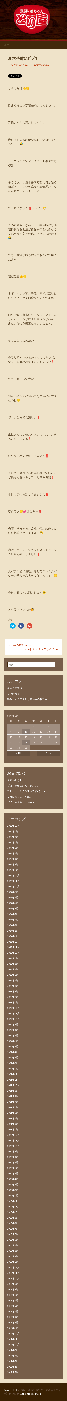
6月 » (48, 753)
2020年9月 (12, 1151)
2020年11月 (13, 1140)
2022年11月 (13, 1013)
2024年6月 (12, 908)
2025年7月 (12, 836)
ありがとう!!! (14, 780)
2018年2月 (12, 1322)
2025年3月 (12, 858)
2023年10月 (13, 952)
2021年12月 (13, 1074)
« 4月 (18, 753)
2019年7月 (12, 1228)
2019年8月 (12, 1223)
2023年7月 (12, 969)
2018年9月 (12, 1283)
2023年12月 (13, 941)
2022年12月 (13, 1007)
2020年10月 (13, 1145)
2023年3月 (12, 991)
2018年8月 (12, 1289)
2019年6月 (12, 1234)
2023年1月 (12, 1002)
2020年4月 (12, 1179)
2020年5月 (12, 1173)
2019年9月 (12, 1217)
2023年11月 (13, 947)
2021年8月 (12, 1096)
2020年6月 (12, 1168)
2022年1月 (12, 1068)
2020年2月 (12, 1190)
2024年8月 (12, 897)
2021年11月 (13, 1079)
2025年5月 (12, 847)
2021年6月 (12, 1107)
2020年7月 (12, 1162)
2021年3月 (12, 1123)
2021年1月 (12, 1129)
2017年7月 (12, 1361)
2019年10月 (13, 1212)
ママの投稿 (42, 65)
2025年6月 (12, 842)
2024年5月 (12, 914)
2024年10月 (13, 886)
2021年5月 (12, 1112)
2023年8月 (12, 963)
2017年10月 (13, 1344)
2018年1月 (12, 1328)
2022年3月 (12, 1057)
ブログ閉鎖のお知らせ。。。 (23, 785)
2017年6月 (12, 1366)
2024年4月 (12, 919)
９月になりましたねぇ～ (21, 796)
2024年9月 (12, 892)
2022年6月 (12, 1041)
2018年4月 (12, 1311)
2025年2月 (12, 864)
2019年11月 (13, 1206)
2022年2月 (12, 1063)
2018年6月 (12, 1300)
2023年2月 (12, 996)
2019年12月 (13, 1201)
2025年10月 (13, 825)
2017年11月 (13, 1339)
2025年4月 (12, 853)
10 (26, 731)
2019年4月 (12, 1245)
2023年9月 (12, 958)
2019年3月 (12, 1250)
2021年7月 (12, 1101)
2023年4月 (12, 985)
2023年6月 (12, 974)
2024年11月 (13, 881)
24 (26, 742)
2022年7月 (12, 1035)
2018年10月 (13, 1278)
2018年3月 (12, 1317)
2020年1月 (12, 1195)
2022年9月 (12, 1024)
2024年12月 (13, 875)
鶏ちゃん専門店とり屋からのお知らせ (28, 699)
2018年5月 (12, 1306)
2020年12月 (13, 1134)
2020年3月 (12, 1184)
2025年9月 (12, 831)
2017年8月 (12, 1355)
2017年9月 (12, 1350)
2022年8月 (12, 1030)
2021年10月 (13, 1085)
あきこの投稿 (14, 688)
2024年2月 (12, 930)
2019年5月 (12, 1239)
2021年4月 (12, 1118)
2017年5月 (12, 1372)
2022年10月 (13, 1019)
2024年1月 (12, 936)
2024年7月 (12, 903)
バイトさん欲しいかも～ (21, 802)
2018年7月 (12, 1294)
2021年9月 (12, 1090)
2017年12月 (13, 1333)
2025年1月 (12, 870)
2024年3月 (12, 925)
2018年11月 (13, 1272)
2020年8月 (12, 1157)
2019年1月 (12, 1261)
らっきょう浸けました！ (40, 649)
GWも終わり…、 (21, 644)
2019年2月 (12, 1256)
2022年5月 (12, 1046)
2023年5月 (12, 980)
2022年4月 (12, 1052)
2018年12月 (13, 1267)
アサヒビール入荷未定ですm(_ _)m (26, 791)
